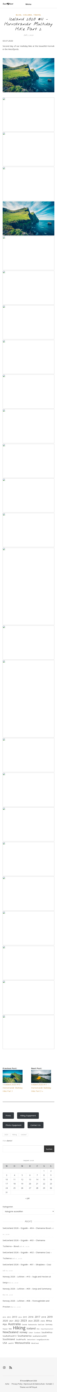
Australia (14, 1324)
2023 (24, 1320)
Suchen (49, 1149)
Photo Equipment (13, 1125)
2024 (30, 1321)
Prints (8, 1115)
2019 (49, 1316)
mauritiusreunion (47, 1329)
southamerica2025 (40, 1336)
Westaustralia (22, 1342)
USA (5, 1342)
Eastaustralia (32, 1324)
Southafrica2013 (9, 1336)
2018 (43, 1317)
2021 (11, 1321)
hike (10, 1329)
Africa (49, 1320)
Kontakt (49, 1384)
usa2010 (11, 1343)
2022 (17, 1320)
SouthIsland (9, 1339)
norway (23, 1332)
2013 (14, 1316)
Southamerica (24, 1335)
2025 (36, 1320)
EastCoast (41, 1324)
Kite (38, 1329)
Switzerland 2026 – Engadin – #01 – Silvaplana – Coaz (27, 1264)
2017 (37, 1316)
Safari (31, 1332)
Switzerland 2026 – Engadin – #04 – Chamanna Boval (27, 1228)
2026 (43, 1321)
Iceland (27, 15)
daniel (9, 1140)
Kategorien (8, 1206)
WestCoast (35, 1343)
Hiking (14, 1135)
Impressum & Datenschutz (34, 1384)
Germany (48, 1324)
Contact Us (35, 1125)
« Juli (27, 1198)
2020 (6, 1135)
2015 (25, 1317)
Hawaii (5, 1329)
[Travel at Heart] (8, 4)
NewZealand (10, 1332)
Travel (37, 15)
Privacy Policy (17, 1384)
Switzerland (31, 1339)
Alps (5, 1324)
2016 (31, 1316)
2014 (20, 1317)
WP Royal (33, 1387)
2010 (4, 1317)
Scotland (37, 1332)
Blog (18, 15)
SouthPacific (21, 1339)
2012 (9, 1317)
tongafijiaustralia (43, 1339)
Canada (24, 1324)
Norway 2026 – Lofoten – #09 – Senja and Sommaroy (27, 1288)
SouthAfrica (46, 1332)
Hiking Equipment (28, 1115)
